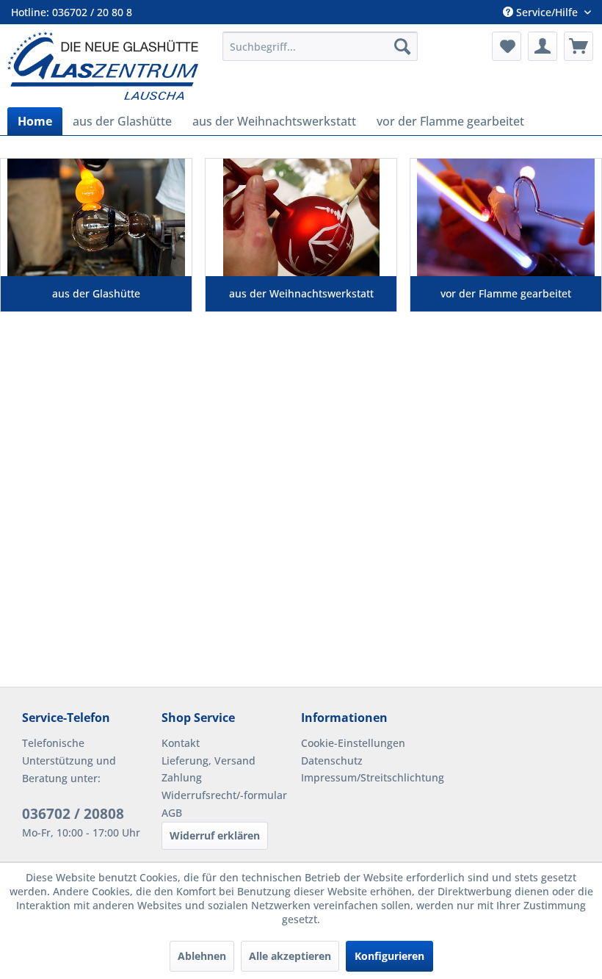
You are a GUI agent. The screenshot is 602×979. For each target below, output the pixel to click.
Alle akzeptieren (290, 956)
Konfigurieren (389, 956)
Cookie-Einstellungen (353, 743)
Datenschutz (332, 760)
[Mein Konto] (542, 46)
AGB (172, 813)
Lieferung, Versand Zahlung (208, 769)
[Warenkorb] (578, 46)
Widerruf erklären (215, 835)
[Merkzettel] (506, 46)
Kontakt (181, 743)
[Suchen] (402, 46)
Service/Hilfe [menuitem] (547, 12)
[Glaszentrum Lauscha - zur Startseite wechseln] (109, 66)
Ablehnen (202, 956)
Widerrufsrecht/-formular (224, 795)
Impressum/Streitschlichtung (367, 777)
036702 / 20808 (73, 813)
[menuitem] (320, 46)
